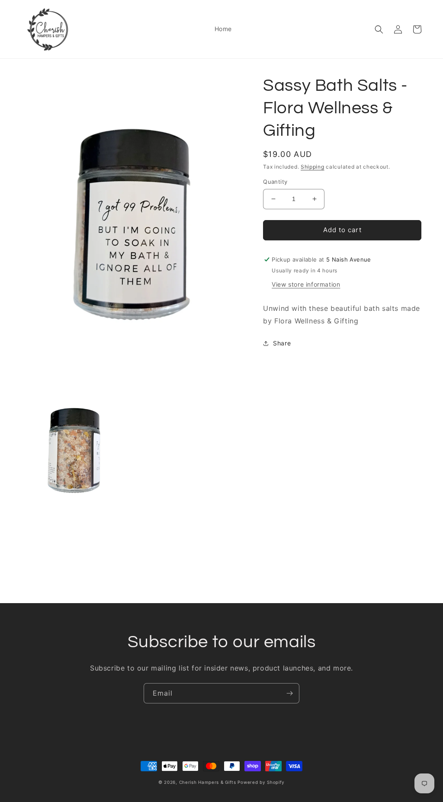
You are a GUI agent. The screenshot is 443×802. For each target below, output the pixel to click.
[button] (378, 29)
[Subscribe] (289, 693)
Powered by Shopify (261, 782)
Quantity (275, 181)
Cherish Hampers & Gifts (207, 782)
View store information (306, 284)
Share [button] (282, 343)
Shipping (312, 166)
